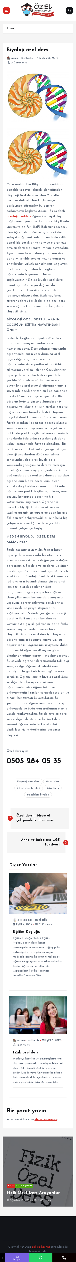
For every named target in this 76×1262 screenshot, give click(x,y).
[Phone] (64, 1257)
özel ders (53, 781)
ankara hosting (41, 1246)
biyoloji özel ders (29, 781)
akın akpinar (24, 919)
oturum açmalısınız (45, 1119)
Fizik (11, 1186)
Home (9, 28)
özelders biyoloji (39, 794)
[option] (38, 1172)
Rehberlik (27, 58)
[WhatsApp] (40, 1257)
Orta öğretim (24, 1186)
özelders (53, 788)
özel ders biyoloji (29, 788)
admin (15, 58)
